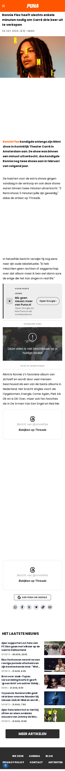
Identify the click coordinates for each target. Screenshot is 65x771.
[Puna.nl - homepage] (33, 6)
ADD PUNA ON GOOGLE (34, 597)
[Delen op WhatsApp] (15, 607)
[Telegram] (36, 607)
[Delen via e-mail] (50, 607)
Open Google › (48, 301)
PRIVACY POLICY (13, 762)
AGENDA (34, 756)
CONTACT (36, 762)
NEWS (31, 31)
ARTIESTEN (55, 762)
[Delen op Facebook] (22, 607)
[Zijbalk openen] (3, 6)
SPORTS (5, 654)
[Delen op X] (29, 607)
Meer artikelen (32, 733)
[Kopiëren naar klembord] (43, 607)
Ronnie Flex (11, 142)
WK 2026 (17, 756)
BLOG (49, 756)
